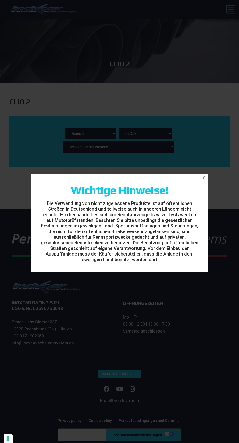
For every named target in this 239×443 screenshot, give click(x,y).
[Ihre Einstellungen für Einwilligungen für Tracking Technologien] (8, 438)
